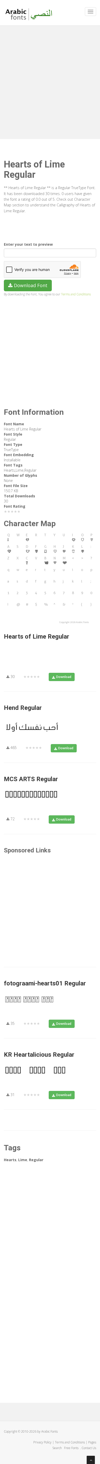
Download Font (30, 285)
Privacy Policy (42, 1442)
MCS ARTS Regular (31, 779)
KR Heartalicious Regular (39, 1054)
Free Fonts (71, 1448)
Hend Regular (23, 707)
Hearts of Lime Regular (36, 636)
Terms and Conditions (76, 294)
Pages (92, 1442)
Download (63, 677)
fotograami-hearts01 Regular (45, 983)
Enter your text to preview (28, 244)
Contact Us (89, 1448)
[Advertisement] (50, 81)
